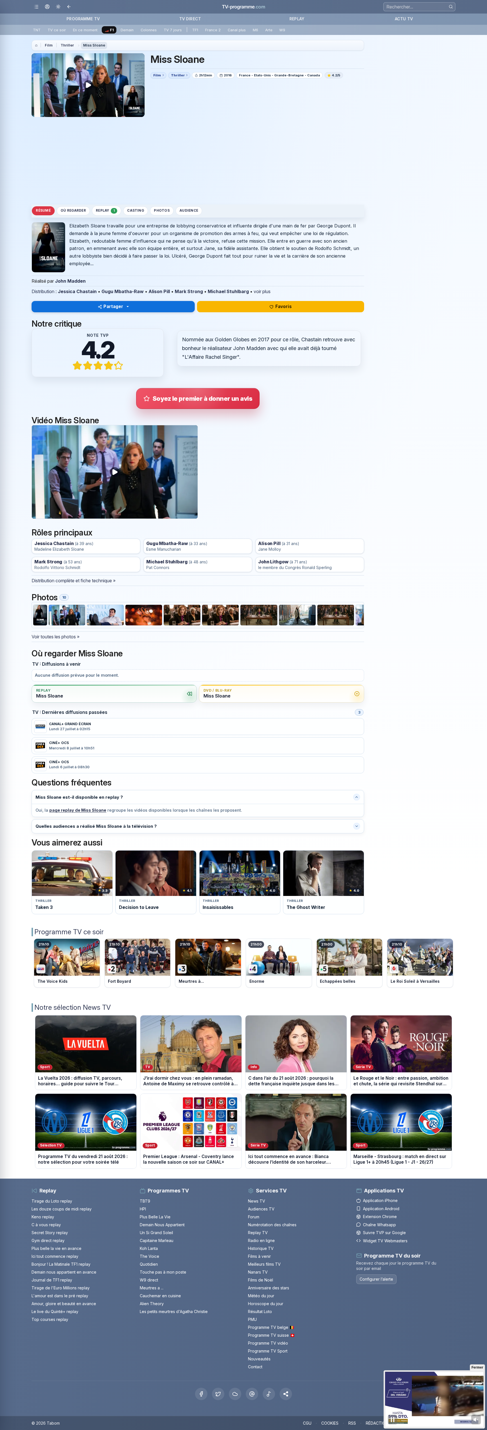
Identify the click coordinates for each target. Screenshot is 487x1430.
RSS (352, 1423)
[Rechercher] (451, 6)
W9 (282, 30)
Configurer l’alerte (376, 1279)
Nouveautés (259, 1358)
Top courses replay (50, 1319)
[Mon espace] (47, 7)
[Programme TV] (36, 45)
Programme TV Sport (267, 1351)
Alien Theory (152, 1303)
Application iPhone (380, 1200)
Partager (113, 306)
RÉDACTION (377, 1423)
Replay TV (258, 1232)
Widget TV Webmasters (385, 1240)
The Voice (149, 1256)
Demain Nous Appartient (162, 1224)
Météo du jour (261, 1295)
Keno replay (43, 1216)
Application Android (381, 1208)
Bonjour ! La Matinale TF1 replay (61, 1264)
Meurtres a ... (151, 1287)
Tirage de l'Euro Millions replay (61, 1287)
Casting (135, 210)
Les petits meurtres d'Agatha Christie (174, 1311)
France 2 (213, 30)
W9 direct (149, 1280)
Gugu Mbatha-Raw (122, 291)
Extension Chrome (380, 1216)
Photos (161, 210)
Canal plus (237, 30)
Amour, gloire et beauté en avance (64, 1303)
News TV (256, 1201)
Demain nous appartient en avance (64, 1272)
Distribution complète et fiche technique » (74, 580)
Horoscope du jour (265, 1303)
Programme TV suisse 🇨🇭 (271, 1335)
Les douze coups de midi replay (62, 1209)
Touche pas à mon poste (163, 1272)
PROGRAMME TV (83, 18)
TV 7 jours (173, 30)
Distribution (43, 291)
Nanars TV (258, 1272)
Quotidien (149, 1264)
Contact (255, 1366)
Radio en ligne (261, 1240)
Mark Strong (189, 291)
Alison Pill (159, 291)
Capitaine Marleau (156, 1240)
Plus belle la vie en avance (56, 1248)
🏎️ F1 (109, 30)
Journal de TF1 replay (52, 1280)
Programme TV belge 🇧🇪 (271, 1327)
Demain (127, 30)
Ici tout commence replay (55, 1256)
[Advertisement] (198, 160)
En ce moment (85, 30)
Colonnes (149, 30)
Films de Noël (260, 1280)
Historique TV (261, 1248)
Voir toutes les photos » (55, 636)
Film (49, 45)
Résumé (43, 210)
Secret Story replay (50, 1232)
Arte (269, 30)
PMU (252, 1319)
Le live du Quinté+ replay (55, 1311)
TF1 (195, 30)
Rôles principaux (62, 532)
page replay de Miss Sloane (77, 810)
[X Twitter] (218, 1394)
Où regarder (73, 210)
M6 (255, 30)
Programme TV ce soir (69, 932)
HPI (143, 1209)
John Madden (70, 281)
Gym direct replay (48, 1240)
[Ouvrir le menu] (36, 7)
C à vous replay (46, 1224)
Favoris (283, 306)
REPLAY (296, 18)
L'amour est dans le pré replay (60, 1295)
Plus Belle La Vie (155, 1216)
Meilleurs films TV (264, 1264)
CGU (307, 1423)
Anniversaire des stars (268, 1287)
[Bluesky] (235, 1394)
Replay (105, 210)
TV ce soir (57, 30)
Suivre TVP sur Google (384, 1232)
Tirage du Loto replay (52, 1201)
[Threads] (252, 1394)
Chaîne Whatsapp (379, 1224)
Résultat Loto (260, 1311)
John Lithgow (273, 562)
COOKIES (329, 1423)
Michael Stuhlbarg (228, 291)
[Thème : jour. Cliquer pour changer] (58, 7)
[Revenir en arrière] (69, 7)
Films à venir (259, 1256)
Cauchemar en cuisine (160, 1295)
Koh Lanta (149, 1248)
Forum (253, 1216)
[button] (286, 1394)
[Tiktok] (269, 1394)
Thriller (67, 45)
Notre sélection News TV (72, 1007)
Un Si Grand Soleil (156, 1232)
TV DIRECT (190, 18)
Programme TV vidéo (268, 1343)
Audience (189, 210)
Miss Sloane (94, 45)
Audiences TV (261, 1209)
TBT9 (145, 1201)
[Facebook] (201, 1394)
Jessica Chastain (77, 291)
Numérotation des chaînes (272, 1224)
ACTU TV (404, 18)
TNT (37, 30)
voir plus (262, 291)
